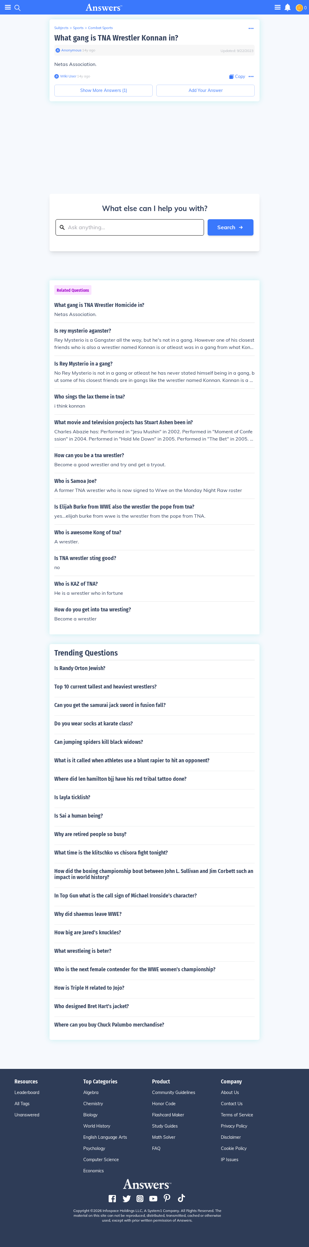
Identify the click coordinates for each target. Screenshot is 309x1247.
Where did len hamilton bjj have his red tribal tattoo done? (120, 779)
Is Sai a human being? (78, 815)
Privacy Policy (234, 1126)
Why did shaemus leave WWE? (88, 914)
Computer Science (101, 1159)
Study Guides (165, 1126)
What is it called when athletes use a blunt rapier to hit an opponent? (131, 760)
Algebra (90, 1092)
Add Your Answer (206, 90)
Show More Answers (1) (103, 90)
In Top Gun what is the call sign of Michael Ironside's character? (125, 895)
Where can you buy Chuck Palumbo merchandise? (109, 1024)
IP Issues (229, 1159)
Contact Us (232, 1103)
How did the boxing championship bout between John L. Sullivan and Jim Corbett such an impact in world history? (153, 874)
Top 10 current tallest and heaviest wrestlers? (105, 686)
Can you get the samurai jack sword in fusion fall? (110, 705)
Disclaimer (231, 1137)
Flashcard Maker (168, 1115)
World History (96, 1126)
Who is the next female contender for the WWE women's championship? (134, 969)
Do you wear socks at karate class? (93, 723)
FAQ (156, 1148)
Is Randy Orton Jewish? (79, 668)
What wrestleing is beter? (82, 951)
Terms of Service (237, 1115)
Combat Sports (100, 27)
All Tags (22, 1103)
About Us (230, 1092)
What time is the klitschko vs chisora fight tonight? (111, 852)
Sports (78, 27)
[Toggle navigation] (8, 7)
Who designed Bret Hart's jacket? (91, 1006)
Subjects (61, 27)
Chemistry (93, 1103)
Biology (90, 1115)
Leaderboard (26, 1092)
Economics (93, 1171)
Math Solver (163, 1137)
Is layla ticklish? (72, 797)
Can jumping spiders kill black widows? (98, 742)
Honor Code (164, 1103)
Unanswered (26, 1115)
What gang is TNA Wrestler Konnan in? (116, 38)
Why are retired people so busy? (90, 834)
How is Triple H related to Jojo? (89, 988)
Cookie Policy (234, 1148)
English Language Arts (105, 1137)
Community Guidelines (173, 1092)
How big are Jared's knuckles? (87, 932)
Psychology (94, 1148)
